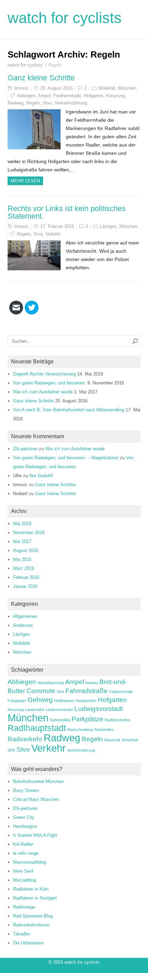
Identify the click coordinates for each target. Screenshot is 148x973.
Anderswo (23, 625)
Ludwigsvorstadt (98, 708)
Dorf (60, 692)
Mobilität (106, 88)
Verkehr (53, 234)
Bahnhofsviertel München (38, 781)
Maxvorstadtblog (29, 862)
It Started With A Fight (35, 835)
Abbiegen (26, 95)
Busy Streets (26, 790)
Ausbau (91, 683)
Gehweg (40, 699)
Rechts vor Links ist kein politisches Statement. (67, 212)
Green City (23, 817)
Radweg (15, 103)
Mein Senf (23, 871)
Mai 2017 (22, 541)
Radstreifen (104, 730)
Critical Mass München (36, 799)
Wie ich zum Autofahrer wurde (43, 391)
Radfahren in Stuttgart (35, 898)
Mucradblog (24, 880)
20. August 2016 (56, 88)
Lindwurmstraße (59, 710)
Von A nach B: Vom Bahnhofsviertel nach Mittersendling (68, 409)
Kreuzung (115, 95)
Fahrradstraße (86, 690)
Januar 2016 (25, 586)
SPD (11, 750)
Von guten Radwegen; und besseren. (49, 382)
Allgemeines (25, 616)
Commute (41, 690)
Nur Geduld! (41, 475)
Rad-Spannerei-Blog (33, 916)
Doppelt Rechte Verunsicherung (44, 374)
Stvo (47, 103)
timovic (21, 88)
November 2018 (28, 532)
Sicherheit (129, 740)
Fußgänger (17, 701)
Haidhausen (64, 701)
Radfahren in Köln (31, 889)
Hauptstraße (85, 701)
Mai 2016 (22, 559)
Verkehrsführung (71, 103)
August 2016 (25, 550)
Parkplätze (87, 719)
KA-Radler (23, 844)
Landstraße (34, 710)
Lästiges (108, 226)
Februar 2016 (26, 577)
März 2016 (23, 568)
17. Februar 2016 (57, 226)
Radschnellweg (80, 730)
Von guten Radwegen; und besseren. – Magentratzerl (65, 457)
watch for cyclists (64, 17)
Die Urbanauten (28, 942)
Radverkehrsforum (31, 924)
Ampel (44, 95)
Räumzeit (112, 740)
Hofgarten (93, 95)
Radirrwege (24, 907)
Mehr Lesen (25, 180)
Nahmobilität (60, 720)
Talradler (21, 933)
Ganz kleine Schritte (41, 77)
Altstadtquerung (51, 683)
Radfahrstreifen (117, 720)
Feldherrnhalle (67, 95)
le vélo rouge (26, 853)
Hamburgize (25, 826)
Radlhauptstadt (37, 728)
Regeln (33, 103)
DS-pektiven (25, 448)
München (127, 88)
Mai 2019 (22, 523)
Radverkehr (25, 739)
